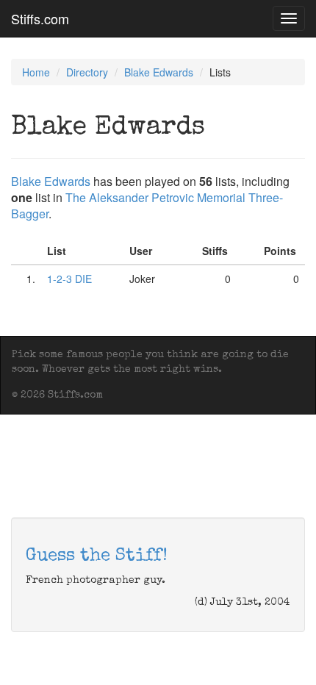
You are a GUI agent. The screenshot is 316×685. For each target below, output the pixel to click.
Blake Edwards (158, 72)
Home (36, 72)
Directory (87, 72)
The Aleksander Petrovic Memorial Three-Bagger (147, 205)
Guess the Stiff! (97, 556)
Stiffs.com (40, 18)
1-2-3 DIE (69, 278)
